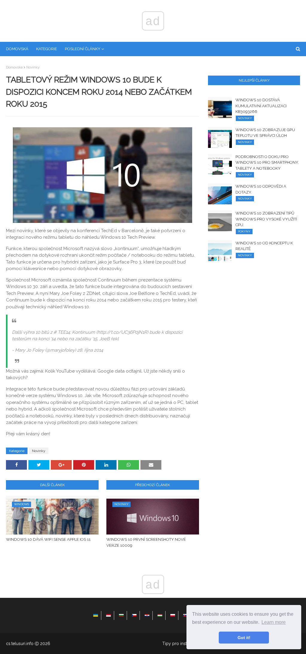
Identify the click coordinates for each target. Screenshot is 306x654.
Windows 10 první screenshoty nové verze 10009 (146, 542)
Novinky (33, 67)
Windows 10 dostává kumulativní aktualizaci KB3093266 (261, 106)
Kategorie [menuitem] (46, 49)
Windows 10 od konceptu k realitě (264, 246)
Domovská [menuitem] (17, 49)
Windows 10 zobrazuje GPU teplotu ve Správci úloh (265, 133)
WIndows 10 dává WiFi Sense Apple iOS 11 (48, 539)
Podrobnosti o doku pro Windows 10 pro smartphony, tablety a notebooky (267, 162)
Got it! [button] (244, 637)
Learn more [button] (273, 622)
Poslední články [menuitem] (82, 49)
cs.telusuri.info (19, 643)
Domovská (14, 67)
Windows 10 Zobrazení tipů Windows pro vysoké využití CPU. (266, 219)
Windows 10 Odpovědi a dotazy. (260, 189)
